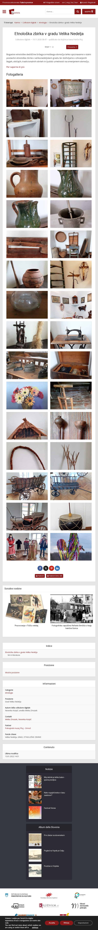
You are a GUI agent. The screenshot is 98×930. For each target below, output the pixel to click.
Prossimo (71, 47)
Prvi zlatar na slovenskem (54, 835)
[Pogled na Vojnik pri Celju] (35, 855)
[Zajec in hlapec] (71, 395)
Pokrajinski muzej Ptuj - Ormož (18, 728)
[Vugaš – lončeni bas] (71, 516)
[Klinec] (71, 426)
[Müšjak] (27, 305)
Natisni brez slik (55, 576)
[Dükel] (27, 184)
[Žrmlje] (71, 244)
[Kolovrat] (27, 335)
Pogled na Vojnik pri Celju (54, 851)
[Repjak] (27, 274)
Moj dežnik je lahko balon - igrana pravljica (54, 778)
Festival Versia (50, 808)
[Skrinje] (71, 365)
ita (72, 2)
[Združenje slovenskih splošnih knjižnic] (49, 905)
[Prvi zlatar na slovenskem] (35, 839)
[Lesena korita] (27, 153)
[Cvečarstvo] (27, 395)
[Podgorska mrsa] (71, 547)
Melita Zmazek (11, 719)
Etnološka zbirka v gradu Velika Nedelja (21, 652)
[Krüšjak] (71, 153)
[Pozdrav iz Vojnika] (35, 870)
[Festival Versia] (35, 812)
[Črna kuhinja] (27, 93)
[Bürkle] (71, 123)
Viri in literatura (14, 655)
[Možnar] (71, 214)
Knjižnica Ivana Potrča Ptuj (72, 39)
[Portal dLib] (18, 906)
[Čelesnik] (71, 274)
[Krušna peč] (71, 93)
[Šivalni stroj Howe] (71, 335)
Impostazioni (83, 923)
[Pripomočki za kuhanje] (27, 123)
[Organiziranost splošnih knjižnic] (49, 895)
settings (35, 927)
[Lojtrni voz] (27, 486)
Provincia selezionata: (18, 2)
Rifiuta (66, 923)
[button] (86, 614)
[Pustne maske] (27, 547)
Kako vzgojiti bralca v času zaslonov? (54, 794)
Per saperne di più (15, 66)
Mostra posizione (12, 672)
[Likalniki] (27, 365)
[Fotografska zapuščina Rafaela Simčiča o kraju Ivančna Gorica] (71, 608)
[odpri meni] (4, 12)
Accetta (52, 923)
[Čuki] (71, 184)
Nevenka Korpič (24, 719)
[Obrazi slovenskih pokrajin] (80, 906)
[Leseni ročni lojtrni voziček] (71, 486)
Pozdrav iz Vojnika (51, 866)
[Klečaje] (27, 426)
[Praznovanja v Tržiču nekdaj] (26, 608)
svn (63, 2)
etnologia (9, 693)
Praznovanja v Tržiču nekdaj (26, 625)
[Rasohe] (71, 456)
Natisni (41, 576)
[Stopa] (27, 244)
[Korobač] (27, 456)
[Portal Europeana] (80, 895)
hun (76, 2)
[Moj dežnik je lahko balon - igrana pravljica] (35, 781)
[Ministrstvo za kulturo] (18, 895)
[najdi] (78, 11)
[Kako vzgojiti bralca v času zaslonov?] (35, 797)
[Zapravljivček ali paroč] (27, 516)
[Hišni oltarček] (71, 305)
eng (67, 2)
